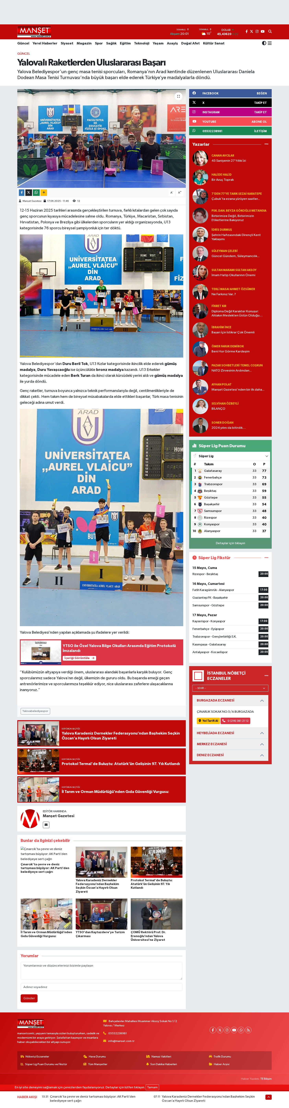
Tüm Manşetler (97, 1064)
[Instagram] (227, 1030)
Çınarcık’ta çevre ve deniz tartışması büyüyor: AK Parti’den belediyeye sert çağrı (45, 868)
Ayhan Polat (222, 384)
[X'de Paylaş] (28, 192)
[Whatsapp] (241, 1030)
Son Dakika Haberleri (163, 1064)
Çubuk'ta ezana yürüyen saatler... (236, 199)
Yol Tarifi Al (210, 720)
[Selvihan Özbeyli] (200, 406)
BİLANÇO (218, 408)
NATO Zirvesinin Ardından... (232, 370)
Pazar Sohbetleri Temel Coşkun (237, 365)
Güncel (23, 43)
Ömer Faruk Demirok (228, 346)
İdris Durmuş (222, 229)
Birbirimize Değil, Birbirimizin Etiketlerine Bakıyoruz (233, 218)
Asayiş (172, 43)
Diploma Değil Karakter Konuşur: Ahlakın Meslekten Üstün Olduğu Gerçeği (236, 314)
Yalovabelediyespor (35, 711)
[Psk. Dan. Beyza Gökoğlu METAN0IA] (200, 215)
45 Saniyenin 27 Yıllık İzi (229, 160)
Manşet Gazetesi (32, 201)
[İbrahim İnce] (200, 330)
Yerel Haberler (45, 43)
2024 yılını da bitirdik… (229, 428)
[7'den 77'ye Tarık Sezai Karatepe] (200, 196)
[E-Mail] (46, 825)
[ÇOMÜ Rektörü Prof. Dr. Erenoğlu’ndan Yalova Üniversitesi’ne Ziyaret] (156, 914)
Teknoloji (141, 43)
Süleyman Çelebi (225, 251)
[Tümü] (266, 144)
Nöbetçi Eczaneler (37, 1056)
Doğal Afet (190, 43)
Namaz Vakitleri (161, 1056)
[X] (220, 1030)
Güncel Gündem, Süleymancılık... (236, 256)
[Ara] (270, 31)
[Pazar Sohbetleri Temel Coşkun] (200, 368)
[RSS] (248, 1030)
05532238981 (117, 1033)
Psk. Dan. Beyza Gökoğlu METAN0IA (239, 210)
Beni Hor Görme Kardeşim (231, 351)
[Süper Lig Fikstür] (266, 558)
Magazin (84, 43)
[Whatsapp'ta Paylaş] (36, 192)
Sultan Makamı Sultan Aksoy (234, 270)
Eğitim (125, 43)
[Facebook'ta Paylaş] (21, 192)
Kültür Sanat (214, 43)
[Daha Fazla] (43, 192)
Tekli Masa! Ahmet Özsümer (233, 289)
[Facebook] (213, 1030)
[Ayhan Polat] (200, 387)
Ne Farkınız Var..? (224, 294)
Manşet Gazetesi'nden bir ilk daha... (238, 389)
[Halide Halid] (200, 177)
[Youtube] (234, 1030)
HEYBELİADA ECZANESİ (215, 733)
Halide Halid (222, 174)
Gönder (29, 998)
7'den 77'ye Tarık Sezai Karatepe (237, 193)
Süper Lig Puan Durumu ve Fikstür (46, 1064)
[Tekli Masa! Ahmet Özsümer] (200, 291)
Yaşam (158, 43)
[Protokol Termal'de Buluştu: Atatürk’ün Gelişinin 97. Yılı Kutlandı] (156, 862)
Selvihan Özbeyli (225, 403)
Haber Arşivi (221, 1064)
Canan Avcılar (223, 155)
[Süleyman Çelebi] (200, 253)
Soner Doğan (222, 422)
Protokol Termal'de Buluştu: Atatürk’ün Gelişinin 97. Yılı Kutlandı (152, 884)
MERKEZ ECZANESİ (212, 744)
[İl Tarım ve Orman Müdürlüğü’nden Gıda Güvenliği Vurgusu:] (46, 914)
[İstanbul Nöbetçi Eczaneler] (266, 676)
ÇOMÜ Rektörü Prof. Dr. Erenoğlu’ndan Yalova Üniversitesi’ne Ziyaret (148, 936)
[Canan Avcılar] (200, 158)
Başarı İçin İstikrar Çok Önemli (233, 332)
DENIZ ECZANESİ (210, 755)
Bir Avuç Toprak (223, 180)
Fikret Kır (219, 306)
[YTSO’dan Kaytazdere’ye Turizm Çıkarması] (101, 914)
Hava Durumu (97, 1056)
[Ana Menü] (269, 43)
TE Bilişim (266, 1078)
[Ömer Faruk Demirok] (200, 349)
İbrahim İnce (221, 327)
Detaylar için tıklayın (230, 543)
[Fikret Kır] (200, 310)
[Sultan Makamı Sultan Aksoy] (200, 272)
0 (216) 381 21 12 (238, 720)
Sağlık (111, 43)
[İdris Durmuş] (200, 234)
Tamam (152, 1087)
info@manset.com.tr (121, 1041)
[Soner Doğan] (200, 425)
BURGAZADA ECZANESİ (215, 700)
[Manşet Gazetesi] (30, 818)
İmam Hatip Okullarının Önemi (233, 275)
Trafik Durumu (222, 1056)
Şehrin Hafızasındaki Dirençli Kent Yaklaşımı (236, 237)
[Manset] (34, 31)
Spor (99, 43)
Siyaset (67, 43)
